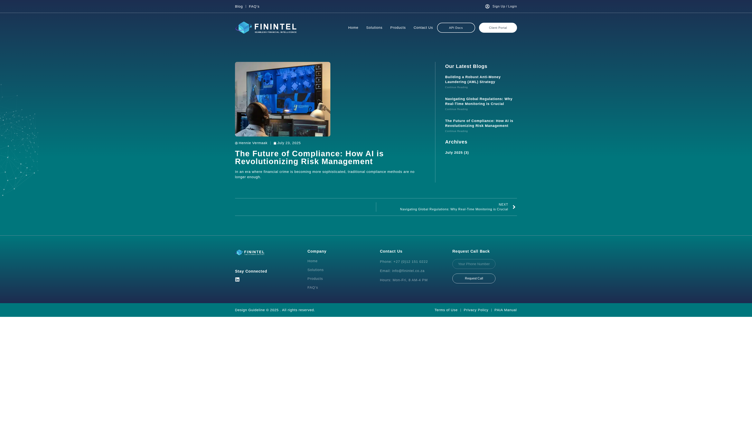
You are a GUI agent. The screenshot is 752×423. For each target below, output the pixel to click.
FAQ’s (254, 6)
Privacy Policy (476, 310)
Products (398, 28)
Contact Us (423, 28)
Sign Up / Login (505, 6)
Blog (239, 6)
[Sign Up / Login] (487, 6)
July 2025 (454, 153)
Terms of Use (446, 310)
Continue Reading (456, 87)
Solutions (374, 28)
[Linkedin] (237, 279)
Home (353, 28)
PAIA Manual (505, 310)
